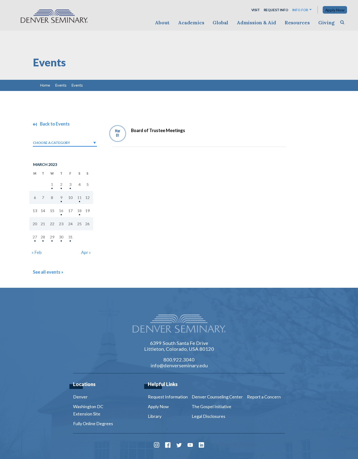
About (162, 22)
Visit (255, 10)
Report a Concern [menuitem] (264, 396)
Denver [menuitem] (80, 396)
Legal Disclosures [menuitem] (208, 416)
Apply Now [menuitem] (158, 406)
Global (220, 22)
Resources (297, 22)
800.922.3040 (179, 359)
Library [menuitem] (154, 416)
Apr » (86, 252)
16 (61, 210)
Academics (191, 22)
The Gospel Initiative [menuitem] (211, 406)
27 (35, 236)
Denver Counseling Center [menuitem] (217, 396)
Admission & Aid (256, 22)
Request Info (276, 10)
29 (52, 236)
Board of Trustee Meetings (158, 130)
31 (70, 236)
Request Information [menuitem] (168, 396)
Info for (300, 10)
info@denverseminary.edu (179, 365)
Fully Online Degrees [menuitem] (93, 423)
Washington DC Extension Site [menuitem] (88, 410)
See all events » (48, 272)
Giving (326, 22)
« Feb (37, 252)
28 (43, 236)
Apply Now (335, 10)
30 (61, 236)
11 (79, 197)
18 (79, 210)
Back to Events (54, 123)
